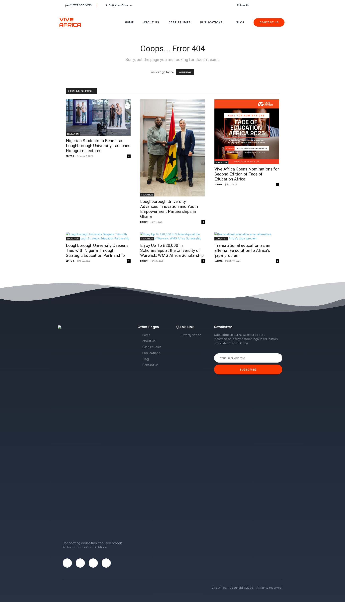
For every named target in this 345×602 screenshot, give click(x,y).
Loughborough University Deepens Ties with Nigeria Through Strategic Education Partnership (97, 250)
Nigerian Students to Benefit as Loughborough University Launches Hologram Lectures (98, 145)
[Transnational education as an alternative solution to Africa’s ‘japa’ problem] (246, 236)
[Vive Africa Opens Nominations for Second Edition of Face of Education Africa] (246, 131)
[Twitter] (67, 563)
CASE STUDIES (180, 22)
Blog (240, 22)
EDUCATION (73, 134)
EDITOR (70, 155)
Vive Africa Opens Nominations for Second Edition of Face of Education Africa (246, 174)
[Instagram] (80, 563)
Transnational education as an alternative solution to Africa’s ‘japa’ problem (242, 250)
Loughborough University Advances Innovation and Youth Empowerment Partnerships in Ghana (169, 209)
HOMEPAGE (185, 72)
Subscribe (248, 369)
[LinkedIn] (93, 563)
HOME (129, 22)
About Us (151, 22)
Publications (211, 22)
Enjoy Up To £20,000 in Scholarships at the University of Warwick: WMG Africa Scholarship (172, 250)
